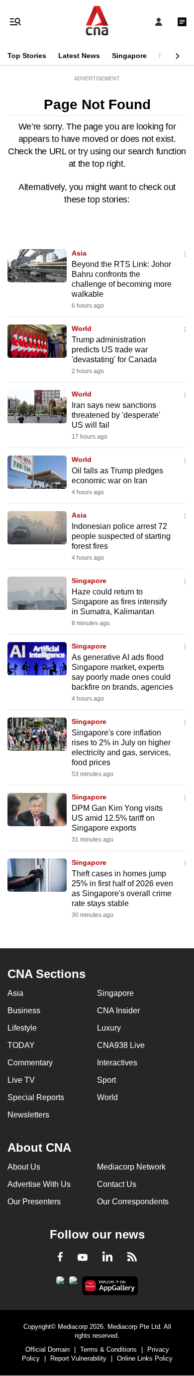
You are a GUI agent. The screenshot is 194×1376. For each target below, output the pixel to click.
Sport (106, 1080)
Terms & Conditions (108, 1349)
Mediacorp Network (131, 1167)
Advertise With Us (39, 1184)
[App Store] (73, 1283)
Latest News (79, 56)
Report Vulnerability (78, 1358)
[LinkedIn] (107, 1258)
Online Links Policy (145, 1358)
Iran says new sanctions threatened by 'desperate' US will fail (116, 415)
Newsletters (28, 1115)
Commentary (30, 1062)
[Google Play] (60, 1283)
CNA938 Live (121, 1045)
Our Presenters (34, 1201)
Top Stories (26, 56)
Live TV (21, 1080)
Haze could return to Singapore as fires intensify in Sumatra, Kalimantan (119, 602)
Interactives (117, 1062)
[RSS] (132, 1258)
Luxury (109, 1028)
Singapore (129, 56)
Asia (79, 253)
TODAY (21, 1045)
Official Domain (47, 1349)
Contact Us (116, 1184)
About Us (23, 1167)
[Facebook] (60, 1258)
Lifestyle (22, 1028)
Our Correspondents (133, 1201)
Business (23, 1010)
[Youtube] (83, 1258)
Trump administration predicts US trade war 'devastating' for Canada (114, 349)
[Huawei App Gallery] (110, 1285)
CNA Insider (118, 1010)
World (82, 328)
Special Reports (35, 1097)
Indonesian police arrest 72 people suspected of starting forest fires (121, 536)
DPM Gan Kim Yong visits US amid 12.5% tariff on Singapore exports (117, 818)
